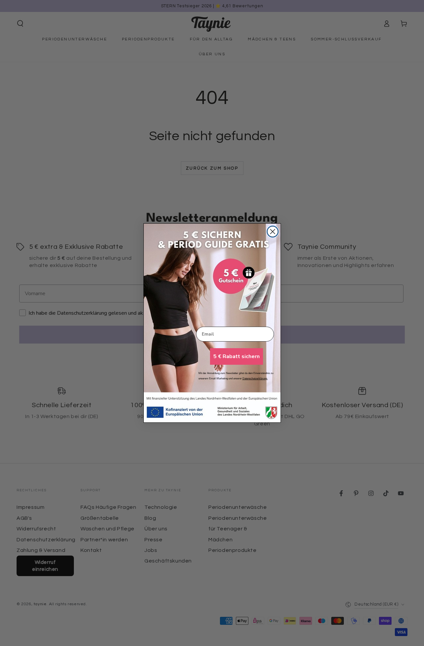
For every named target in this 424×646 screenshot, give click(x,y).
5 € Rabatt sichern (236, 356)
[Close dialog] (272, 231)
